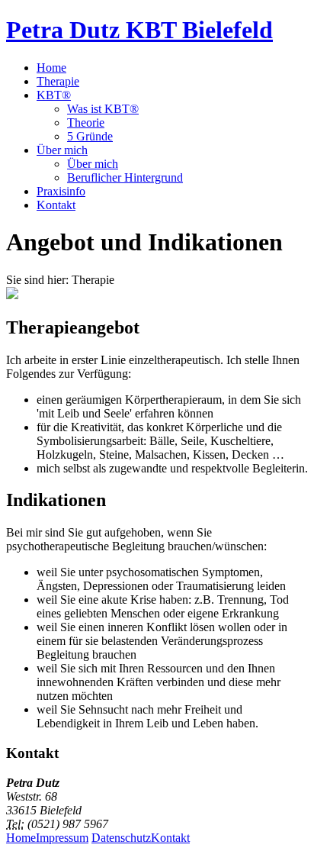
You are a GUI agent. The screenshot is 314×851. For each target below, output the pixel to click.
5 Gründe (90, 136)
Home (51, 67)
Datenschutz (121, 837)
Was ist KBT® (103, 108)
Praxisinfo (61, 191)
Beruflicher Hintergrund (125, 177)
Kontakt (56, 204)
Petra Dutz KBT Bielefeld (139, 30)
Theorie (85, 122)
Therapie (58, 81)
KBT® (54, 95)
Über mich (62, 149)
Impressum (62, 837)
